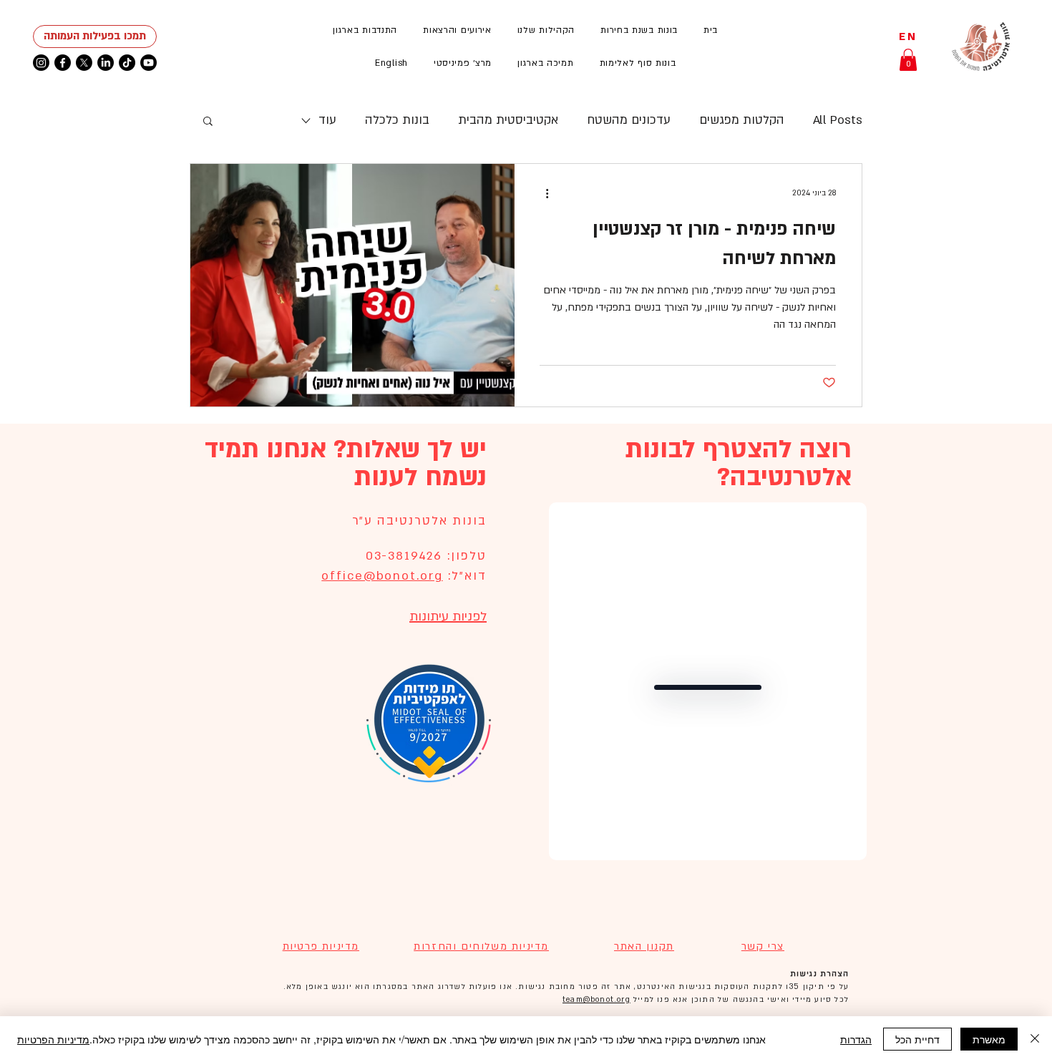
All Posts (837, 120)
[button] (457, 30)
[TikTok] (127, 62)
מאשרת (989, 1039)
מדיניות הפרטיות (53, 1039)
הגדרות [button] (856, 1039)
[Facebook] (62, 62)
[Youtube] (148, 62)
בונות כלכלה (397, 120)
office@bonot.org (381, 575)
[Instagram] (41, 62)
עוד (327, 120)
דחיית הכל (917, 1039)
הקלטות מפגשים (741, 120)
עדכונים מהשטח (629, 120)
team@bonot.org (596, 1000)
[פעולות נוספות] (541, 193)
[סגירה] (1034, 1039)
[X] (84, 62)
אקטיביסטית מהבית (508, 120)
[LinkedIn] (105, 62)
